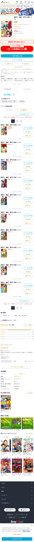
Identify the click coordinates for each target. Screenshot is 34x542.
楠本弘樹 (14, 454)
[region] (17, 532)
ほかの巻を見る (18, 67)
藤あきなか (3, 412)
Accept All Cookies (17, 539)
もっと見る (17, 84)
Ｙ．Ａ (17, 454)
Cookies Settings (17, 534)
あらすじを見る (18, 138)
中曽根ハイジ (15, 475)
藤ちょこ (22, 454)
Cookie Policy (26, 531)
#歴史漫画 (22, 101)
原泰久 (2, 454)
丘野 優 (20, 475)
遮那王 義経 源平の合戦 (9, 6)
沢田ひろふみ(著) (17, 24)
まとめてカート (25, 114)
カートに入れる (18, 59)
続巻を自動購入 (7, 94)
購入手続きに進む (18, 56)
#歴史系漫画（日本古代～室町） (9, 101)
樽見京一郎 (25, 475)
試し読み (26, 63)
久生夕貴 (8, 412)
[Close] (32, 525)
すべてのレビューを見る (17, 366)
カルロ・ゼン (8, 475)
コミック (7, 19)
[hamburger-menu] (32, 2)
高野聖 (24, 454)
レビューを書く (17, 28)
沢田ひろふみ (6, 315)
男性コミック (23, 374)
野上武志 (31, 475)
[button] (21, 517)
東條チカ (3, 475)
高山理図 (29, 454)
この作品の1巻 (7, 89)
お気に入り (10, 63)
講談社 (15, 381)
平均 (10, 325)
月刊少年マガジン (26, 24)
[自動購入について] (14, 95)
